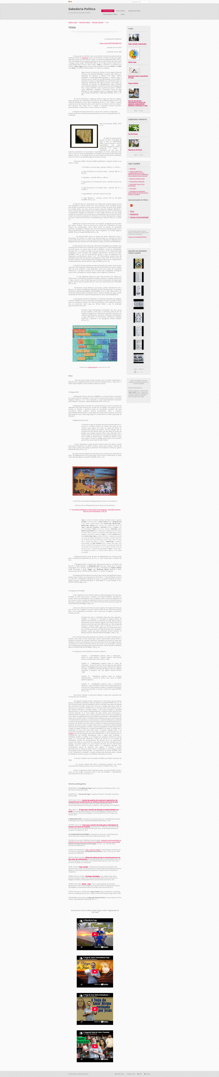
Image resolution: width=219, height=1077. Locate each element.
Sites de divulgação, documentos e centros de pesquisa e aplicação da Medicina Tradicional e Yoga (137, 103)
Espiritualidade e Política (110, 14)
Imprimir (148, 1074)
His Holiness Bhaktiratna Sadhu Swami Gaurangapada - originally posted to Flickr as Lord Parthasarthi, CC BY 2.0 (96, 510)
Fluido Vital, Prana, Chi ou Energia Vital (136, 185)
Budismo (85, 58)
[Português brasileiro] (69, 1)
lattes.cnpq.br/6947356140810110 (110, 43)
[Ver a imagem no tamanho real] (138, 263)
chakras (70, 733)
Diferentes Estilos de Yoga (137, 179)
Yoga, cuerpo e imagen (93, 850)
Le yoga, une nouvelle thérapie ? (137, 237)
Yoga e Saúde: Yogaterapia (137, 44)
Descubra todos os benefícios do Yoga (138, 77)
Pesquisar (149, 2)
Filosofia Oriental (97, 22)
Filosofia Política (108, 11)
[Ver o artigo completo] (133, 37)
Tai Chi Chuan (133, 134)
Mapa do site (131, 1074)
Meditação (133, 168)
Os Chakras (133, 188)
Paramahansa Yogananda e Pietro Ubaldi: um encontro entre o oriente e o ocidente (138, 193)
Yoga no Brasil (133, 83)
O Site (122, 14)
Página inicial (72, 22)
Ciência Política (120, 11)
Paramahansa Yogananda (137, 181)
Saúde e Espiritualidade (139, 217)
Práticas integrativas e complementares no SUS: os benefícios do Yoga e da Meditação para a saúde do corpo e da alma (138, 174)
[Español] (71, 1)
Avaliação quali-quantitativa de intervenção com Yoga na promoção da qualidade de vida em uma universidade (94, 841)
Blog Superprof (92, 367)
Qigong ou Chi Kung (135, 150)
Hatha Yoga (132, 62)
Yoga (132, 211)
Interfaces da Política (134, 11)
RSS (140, 1074)
